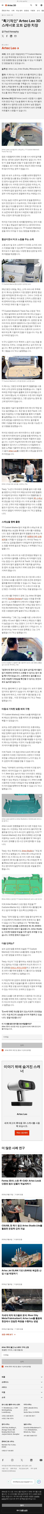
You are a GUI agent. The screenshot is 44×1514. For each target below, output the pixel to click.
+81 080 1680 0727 (30, 1436)
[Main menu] (2, 5)
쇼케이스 (5, 1382)
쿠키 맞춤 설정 (22, 1510)
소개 (3, 1397)
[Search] (31, 5)
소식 (38, 10)
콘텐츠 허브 (6, 10)
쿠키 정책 (34, 1468)
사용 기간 (5, 1468)
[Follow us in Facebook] (3, 1460)
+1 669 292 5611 (29, 1416)
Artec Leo (9, 48)
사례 (13, 10)
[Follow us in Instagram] (12, 1460)
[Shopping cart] (36, 5)
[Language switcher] (41, 5)
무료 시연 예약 (22, 1133)
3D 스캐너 (5, 45)
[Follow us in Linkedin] (31, 1460)
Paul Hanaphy (11, 31)
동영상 (26, 10)
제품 (3, 1377)
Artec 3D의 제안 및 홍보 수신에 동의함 (18, 1050)
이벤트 (33, 10)
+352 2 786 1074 (7, 1418)
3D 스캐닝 (38, 498)
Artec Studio (27, 851)
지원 (3, 1392)
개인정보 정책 (23, 1468)
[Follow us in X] (22, 1460)
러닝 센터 (19, 10)
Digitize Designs (15, 599)
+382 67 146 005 (7, 1451)
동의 (22, 1505)
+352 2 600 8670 (7, 1416)
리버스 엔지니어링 (18, 967)
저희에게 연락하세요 (9, 1471)
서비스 (4, 1387)
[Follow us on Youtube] (41, 1460)
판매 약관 (13, 1468)
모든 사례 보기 (7, 1334)
